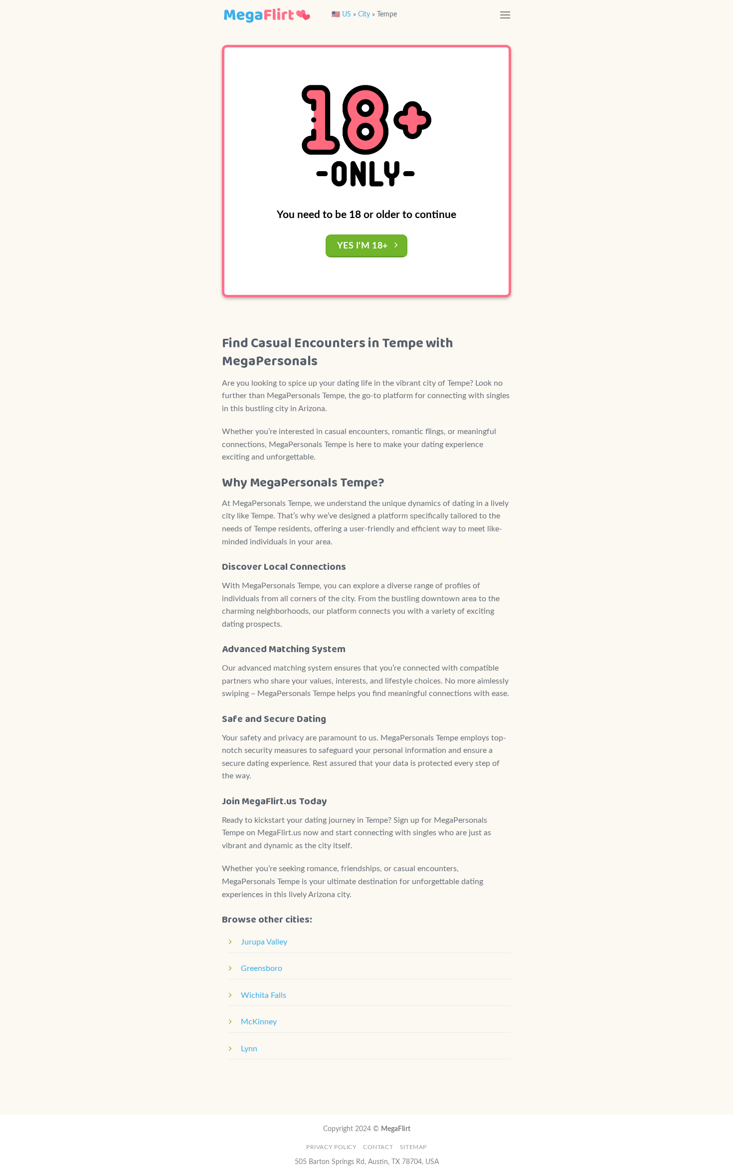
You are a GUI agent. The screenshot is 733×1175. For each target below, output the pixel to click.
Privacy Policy (331, 1147)
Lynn (249, 1049)
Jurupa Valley (264, 942)
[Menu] (505, 14)
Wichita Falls (263, 995)
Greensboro (261, 968)
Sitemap (413, 1147)
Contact (378, 1147)
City (364, 14)
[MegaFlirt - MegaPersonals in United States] (267, 15)
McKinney (259, 1022)
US (346, 14)
